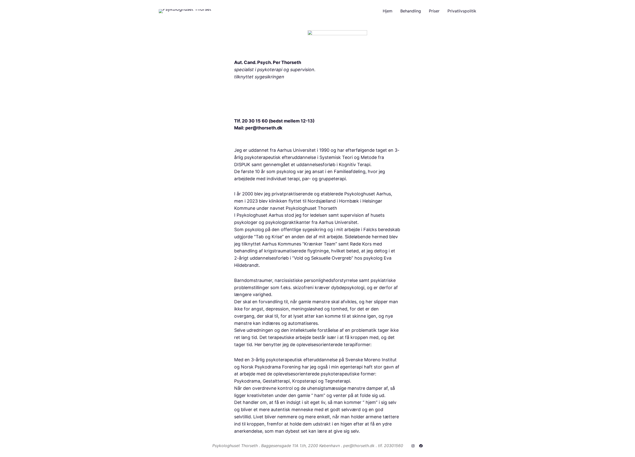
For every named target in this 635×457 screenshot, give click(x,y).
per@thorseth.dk (263, 127)
